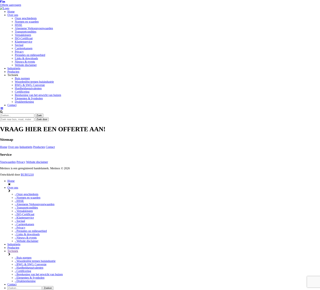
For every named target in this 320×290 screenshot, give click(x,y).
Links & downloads (26, 58)
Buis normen (22, 78)
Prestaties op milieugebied (30, 55)
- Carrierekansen (24, 224)
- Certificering (23, 271)
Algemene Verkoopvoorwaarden (34, 28)
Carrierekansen (23, 48)
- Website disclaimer (26, 241)
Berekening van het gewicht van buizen (38, 95)
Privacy (19, 51)
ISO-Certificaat (24, 38)
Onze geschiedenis (26, 18)
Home (11, 11)
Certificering (22, 91)
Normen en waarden (27, 21)
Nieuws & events (25, 61)
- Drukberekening (25, 281)
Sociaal (19, 45)
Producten (13, 71)
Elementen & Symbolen (29, 98)
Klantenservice (23, 41)
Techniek (12, 251)
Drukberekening (24, 101)
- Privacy (20, 227)
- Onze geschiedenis (26, 194)
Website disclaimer (26, 65)
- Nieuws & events (26, 237)
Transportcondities (25, 31)
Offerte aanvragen (10, 4)
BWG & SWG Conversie (30, 85)
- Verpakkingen (24, 210)
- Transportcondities (26, 207)
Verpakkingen (23, 35)
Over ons (12, 15)
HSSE (18, 25)
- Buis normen (23, 257)
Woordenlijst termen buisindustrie (34, 81)
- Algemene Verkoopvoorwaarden (34, 204)
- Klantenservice (24, 217)
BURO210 (27, 174)
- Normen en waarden (27, 197)
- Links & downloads (27, 234)
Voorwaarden (8, 162)
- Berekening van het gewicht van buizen (39, 274)
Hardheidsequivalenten (28, 88)
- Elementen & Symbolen (29, 277)
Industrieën (13, 68)
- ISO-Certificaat (24, 214)
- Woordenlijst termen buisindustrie (35, 261)
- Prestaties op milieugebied (31, 231)
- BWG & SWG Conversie (30, 264)
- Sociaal (20, 221)
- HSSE (19, 200)
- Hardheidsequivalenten (29, 267)
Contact (11, 105)
